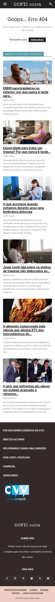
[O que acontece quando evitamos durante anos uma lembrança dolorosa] (27, 178)
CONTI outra (8, 100)
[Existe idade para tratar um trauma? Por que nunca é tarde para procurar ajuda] (27, 122)
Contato (16, 593)
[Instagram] (15, 578)
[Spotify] (32, 578)
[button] (5, 4)
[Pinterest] (23, 578)
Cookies (33, 589)
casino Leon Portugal (33, 593)
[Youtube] (48, 578)
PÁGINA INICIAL (37, 40)
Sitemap (44, 589)
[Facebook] (7, 578)
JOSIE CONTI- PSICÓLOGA (16, 457)
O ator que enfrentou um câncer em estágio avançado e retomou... (26, 390)
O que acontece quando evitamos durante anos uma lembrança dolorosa (23, 208)
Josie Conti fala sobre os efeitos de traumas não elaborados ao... (27, 269)
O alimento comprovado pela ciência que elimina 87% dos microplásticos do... (24, 330)
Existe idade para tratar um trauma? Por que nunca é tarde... (26, 150)
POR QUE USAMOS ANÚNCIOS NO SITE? (23, 430)
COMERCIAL (9, 466)
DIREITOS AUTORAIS (13, 439)
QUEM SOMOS (10, 475)
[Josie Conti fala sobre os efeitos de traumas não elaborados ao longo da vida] (27, 241)
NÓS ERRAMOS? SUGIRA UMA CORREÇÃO (24, 448)
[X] (40, 578)
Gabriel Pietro (9, 338)
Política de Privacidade (15, 589)
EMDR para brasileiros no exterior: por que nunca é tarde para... (25, 92)
